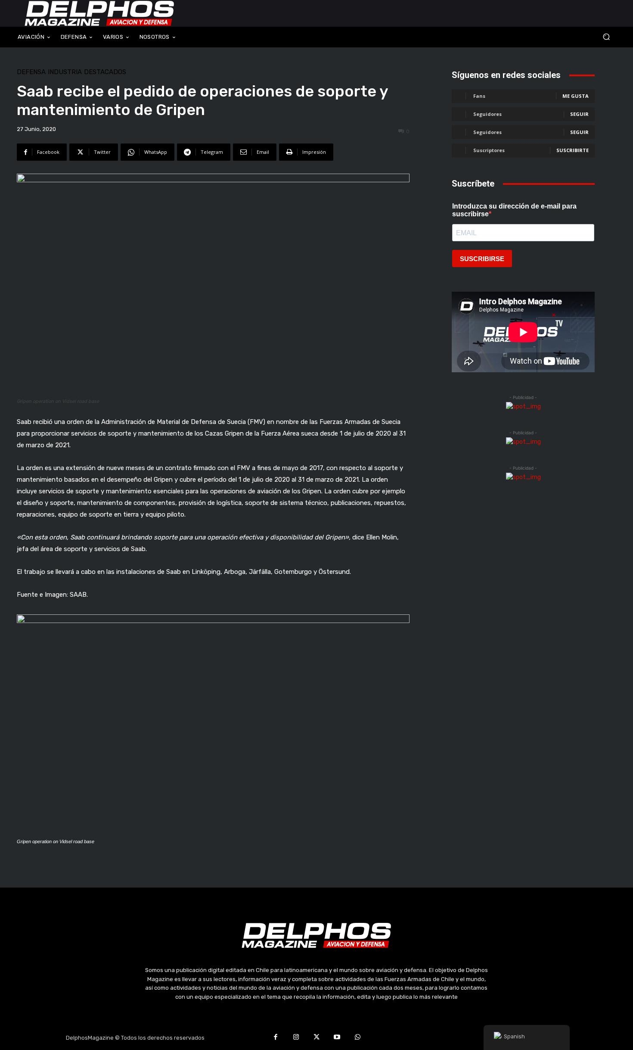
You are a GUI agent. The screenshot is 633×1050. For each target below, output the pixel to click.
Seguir (579, 114)
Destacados (105, 72)
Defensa (31, 72)
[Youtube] (337, 1038)
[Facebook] (275, 1038)
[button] (549, 37)
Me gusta (575, 96)
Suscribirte (572, 150)
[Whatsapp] (357, 1038)
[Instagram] (296, 1038)
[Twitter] (316, 1038)
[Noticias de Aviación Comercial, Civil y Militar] (99, 13)
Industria (65, 72)
